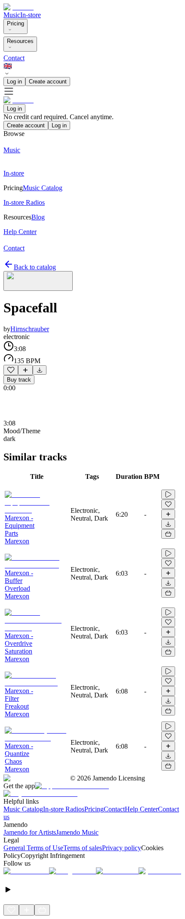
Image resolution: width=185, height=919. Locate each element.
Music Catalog (23, 809)
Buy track (19, 379)
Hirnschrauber (29, 329)
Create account (48, 81)
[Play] (38, 281)
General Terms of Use (33, 847)
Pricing (15, 23)
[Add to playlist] (25, 370)
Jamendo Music (77, 832)
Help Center (141, 809)
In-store (30, 15)
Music (11, 15)
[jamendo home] (18, 7)
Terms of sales (82, 847)
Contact (14, 58)
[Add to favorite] (10, 370)
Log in (14, 81)
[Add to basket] (168, 534)
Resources (20, 41)
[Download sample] (39, 370)
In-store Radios (63, 809)
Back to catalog (35, 267)
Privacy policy (121, 847)
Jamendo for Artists (29, 832)
